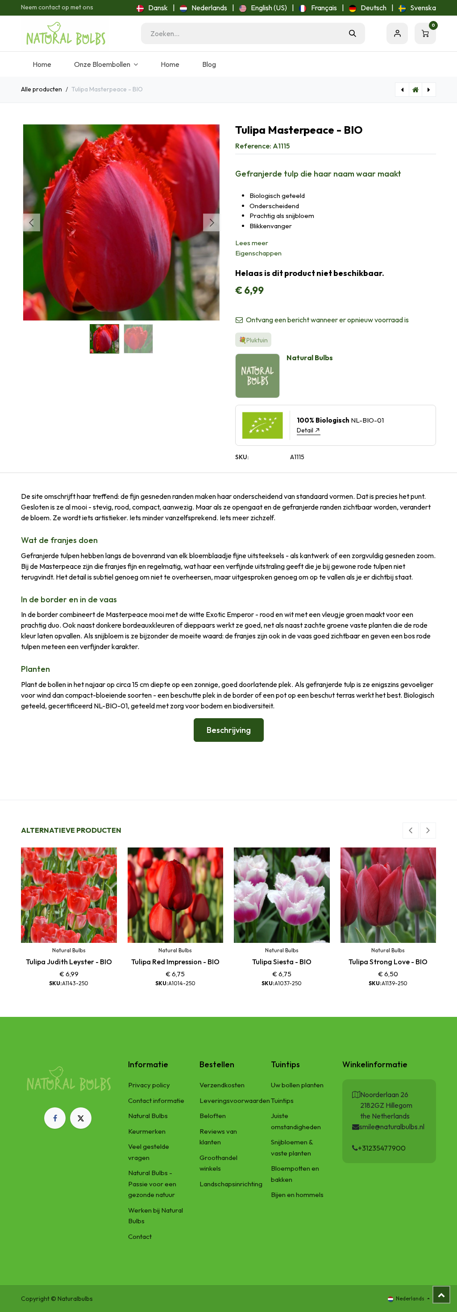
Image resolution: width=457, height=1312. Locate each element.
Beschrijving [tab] (229, 730)
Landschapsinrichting (230, 1184)
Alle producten (41, 89)
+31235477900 (382, 1147)
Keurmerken (147, 1131)
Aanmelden (397, 33)
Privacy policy (149, 1085)
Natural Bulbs (148, 1115)
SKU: (242, 457)
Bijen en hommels (297, 1194)
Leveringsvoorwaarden (234, 1100)
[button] (31, 222)
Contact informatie (156, 1100)
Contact (140, 1236)
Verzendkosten (222, 1085)
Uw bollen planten (297, 1085)
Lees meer (251, 243)
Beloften (212, 1115)
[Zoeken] (352, 33)
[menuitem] (152, 7)
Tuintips (282, 1100)
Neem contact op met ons (57, 7)
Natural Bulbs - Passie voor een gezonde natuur (152, 1183)
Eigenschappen (258, 253)
